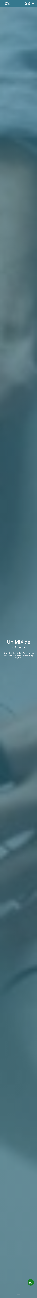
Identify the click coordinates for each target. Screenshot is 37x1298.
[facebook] (26, 3)
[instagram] (29, 3)
